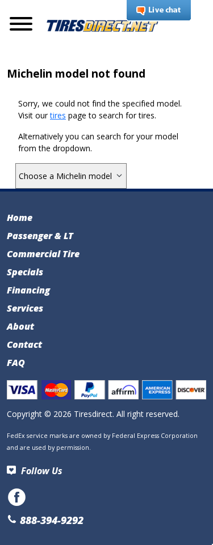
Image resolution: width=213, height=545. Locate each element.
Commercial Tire (43, 254)
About (20, 326)
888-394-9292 (50, 520)
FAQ (16, 362)
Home (19, 217)
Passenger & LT (40, 235)
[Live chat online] (159, 11)
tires (58, 115)
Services (25, 308)
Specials (25, 272)
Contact (24, 344)
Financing (28, 290)
